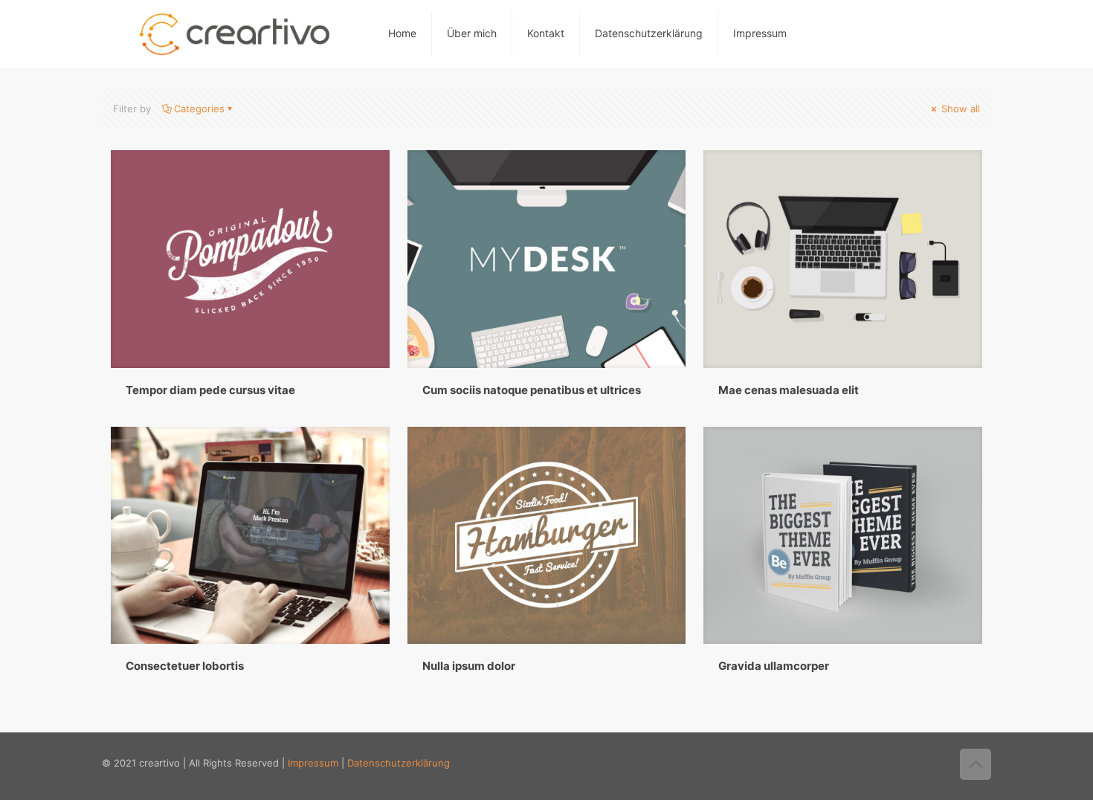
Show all (959, 108)
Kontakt (545, 33)
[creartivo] (234, 33)
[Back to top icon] (975, 764)
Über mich (472, 33)
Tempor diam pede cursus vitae (210, 390)
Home (402, 33)
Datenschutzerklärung (649, 33)
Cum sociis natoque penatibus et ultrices (531, 390)
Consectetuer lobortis (185, 666)
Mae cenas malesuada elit (788, 390)
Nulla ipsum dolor (468, 666)
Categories (199, 108)
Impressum (760, 33)
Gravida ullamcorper (773, 666)
